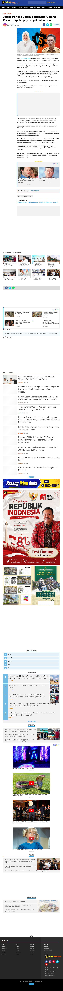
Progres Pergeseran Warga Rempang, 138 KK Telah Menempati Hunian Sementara (38, 202)
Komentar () (56, 24)
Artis (3, 944)
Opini (45, 952)
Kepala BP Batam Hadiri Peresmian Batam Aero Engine (38, 458)
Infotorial (32, 950)
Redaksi (58, 967)
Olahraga (32, 952)
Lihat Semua (31, 477)
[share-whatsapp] (51, 24)
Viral (9, 668)
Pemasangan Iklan (49, 973)
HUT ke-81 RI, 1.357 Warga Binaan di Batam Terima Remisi (27, 686)
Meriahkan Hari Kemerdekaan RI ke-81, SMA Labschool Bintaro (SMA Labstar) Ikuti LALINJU (20, 735)
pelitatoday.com (25, 58)
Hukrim (3, 950)
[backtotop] (31, 937)
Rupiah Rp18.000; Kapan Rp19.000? (15, 902)
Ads (31, 984)
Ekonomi (32, 948)
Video (9, 664)
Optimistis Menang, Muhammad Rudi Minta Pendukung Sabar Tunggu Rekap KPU (27, 871)
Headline (14, 7)
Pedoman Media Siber (50, 971)
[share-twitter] (47, 24)
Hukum (43, 7)
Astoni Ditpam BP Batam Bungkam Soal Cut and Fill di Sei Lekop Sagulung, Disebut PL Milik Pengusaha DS (28, 677)
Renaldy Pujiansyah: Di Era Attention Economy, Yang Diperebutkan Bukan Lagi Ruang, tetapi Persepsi (19, 740)
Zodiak (46, 954)
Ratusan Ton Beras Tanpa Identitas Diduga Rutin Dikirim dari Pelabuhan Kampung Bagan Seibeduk (39, 389)
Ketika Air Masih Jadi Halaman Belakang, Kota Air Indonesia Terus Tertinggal (18, 905)
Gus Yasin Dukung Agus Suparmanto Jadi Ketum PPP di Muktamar (20, 866)
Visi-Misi (47, 967)
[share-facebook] (44, 24)
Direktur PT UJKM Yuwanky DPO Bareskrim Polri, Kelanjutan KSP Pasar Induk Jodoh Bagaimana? (37, 440)
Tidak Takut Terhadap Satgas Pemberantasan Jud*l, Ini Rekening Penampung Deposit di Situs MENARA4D (32, 705)
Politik (30, 196)
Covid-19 (10, 661)
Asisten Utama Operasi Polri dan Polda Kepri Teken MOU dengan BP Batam (37, 408)
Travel (17, 954)
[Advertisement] (9, 50)
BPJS (17, 944)
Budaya (3, 946)
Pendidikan (10, 658)
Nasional (26, 7)
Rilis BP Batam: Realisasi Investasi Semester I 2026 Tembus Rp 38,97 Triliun (38, 448)
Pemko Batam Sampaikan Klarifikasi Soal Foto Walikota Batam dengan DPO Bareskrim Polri (38, 398)
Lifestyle (49, 7)
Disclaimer (47, 969)
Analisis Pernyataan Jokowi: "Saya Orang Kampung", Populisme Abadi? (19, 910)
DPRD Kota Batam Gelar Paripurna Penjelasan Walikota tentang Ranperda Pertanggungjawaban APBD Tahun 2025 (20, 861)
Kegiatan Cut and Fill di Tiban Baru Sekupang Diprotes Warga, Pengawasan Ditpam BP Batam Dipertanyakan (39, 419)
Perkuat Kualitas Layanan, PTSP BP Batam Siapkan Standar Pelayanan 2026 (36, 377)
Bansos (32, 944)
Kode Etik (52, 967)
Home (3, 7)
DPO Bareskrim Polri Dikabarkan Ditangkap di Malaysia (37, 468)
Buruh (17, 946)
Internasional (48, 950)
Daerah (20, 7)
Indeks (8, 7)
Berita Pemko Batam (35, 7)
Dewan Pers (4, 948)
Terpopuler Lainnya (31, 721)
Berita (46, 944)
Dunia (17, 948)
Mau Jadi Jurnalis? (49, 975)
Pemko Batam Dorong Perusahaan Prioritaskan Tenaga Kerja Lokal (38, 428)
